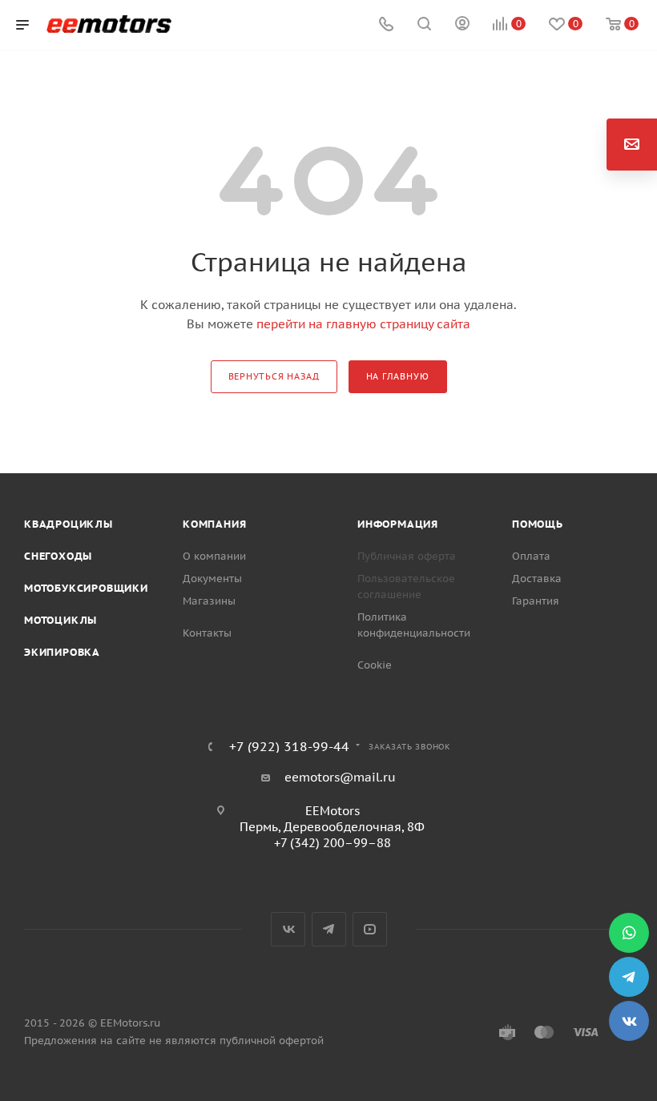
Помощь (537, 524)
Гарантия (535, 601)
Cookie (374, 665)
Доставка (537, 578)
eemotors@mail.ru (340, 777)
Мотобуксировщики (86, 588)
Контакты (207, 633)
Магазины (209, 601)
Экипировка (62, 652)
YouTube (370, 929)
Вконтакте (288, 929)
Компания (214, 524)
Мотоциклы (60, 620)
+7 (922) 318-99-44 (289, 746)
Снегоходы (58, 556)
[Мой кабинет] (462, 25)
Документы (212, 578)
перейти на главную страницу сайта (363, 324)
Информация (397, 524)
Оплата (531, 556)
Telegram (329, 929)
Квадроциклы (68, 524)
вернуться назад (274, 376)
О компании (214, 556)
